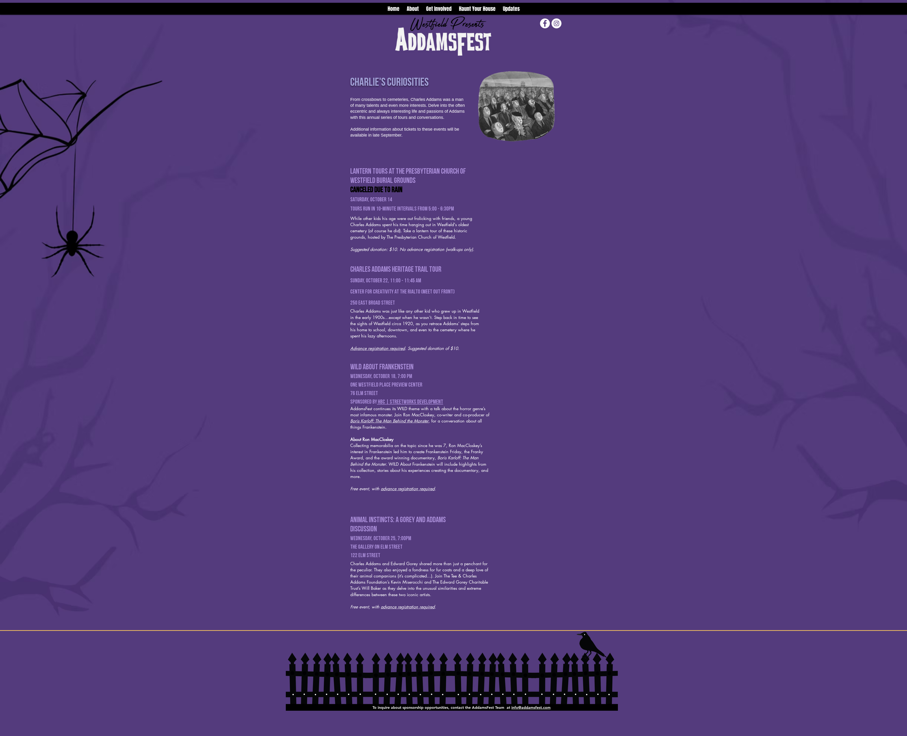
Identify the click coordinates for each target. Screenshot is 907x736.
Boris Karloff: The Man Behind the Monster (389, 421)
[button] (438, 9)
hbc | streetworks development (410, 401)
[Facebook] (545, 23)
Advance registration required (377, 348)
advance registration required (408, 488)
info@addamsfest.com (531, 707)
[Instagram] (556, 23)
